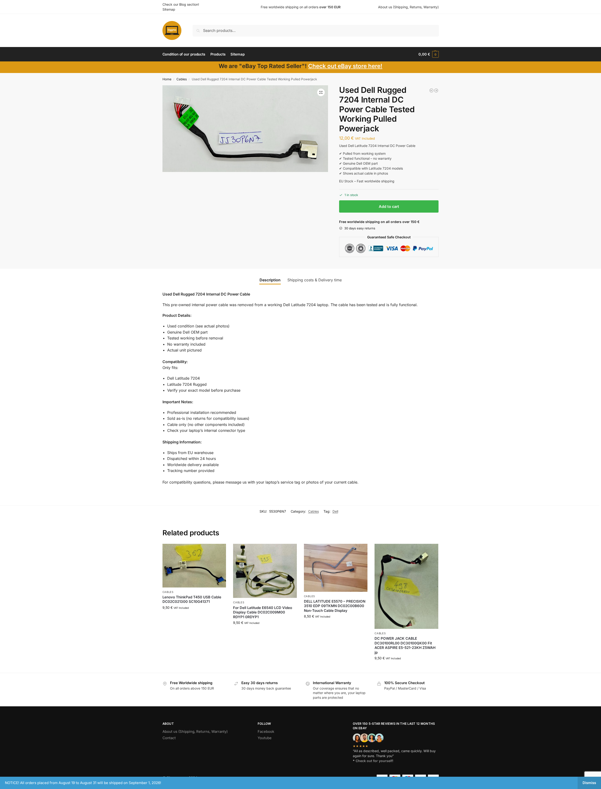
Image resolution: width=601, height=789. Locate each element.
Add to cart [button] (194, 617)
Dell (335, 511)
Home (166, 79)
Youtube (265, 738)
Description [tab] (270, 280)
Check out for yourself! (374, 761)
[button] (428, 54)
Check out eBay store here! (345, 66)
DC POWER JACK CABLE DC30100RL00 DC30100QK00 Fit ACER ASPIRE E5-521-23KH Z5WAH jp (405, 645)
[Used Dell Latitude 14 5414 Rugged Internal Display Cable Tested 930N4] (431, 90)
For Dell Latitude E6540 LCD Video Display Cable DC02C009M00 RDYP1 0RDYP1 (262, 612)
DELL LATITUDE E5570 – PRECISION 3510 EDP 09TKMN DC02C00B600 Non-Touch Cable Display (334, 606)
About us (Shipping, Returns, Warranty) (408, 7)
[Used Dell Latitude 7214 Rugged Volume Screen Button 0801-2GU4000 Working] (436, 90)
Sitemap (168, 9)
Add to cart (389, 206)
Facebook (266, 731)
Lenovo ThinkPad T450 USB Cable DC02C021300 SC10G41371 (191, 599)
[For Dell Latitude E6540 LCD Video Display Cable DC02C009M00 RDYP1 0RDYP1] (265, 571)
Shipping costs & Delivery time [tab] (314, 280)
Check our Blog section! (180, 4)
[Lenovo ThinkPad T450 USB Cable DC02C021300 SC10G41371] (194, 565)
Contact (169, 738)
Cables (181, 79)
